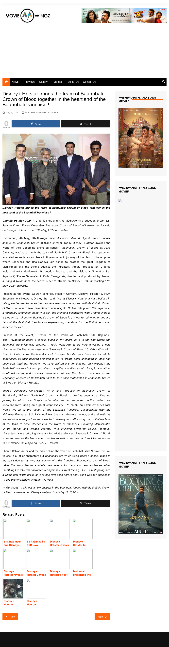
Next (100, 616)
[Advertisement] (84, 50)
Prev (12, 616)
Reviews (30, 81)
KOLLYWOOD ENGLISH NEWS (41, 112)
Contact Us (89, 81)
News (15, 81)
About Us (73, 81)
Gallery (43, 81)
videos (58, 81)
